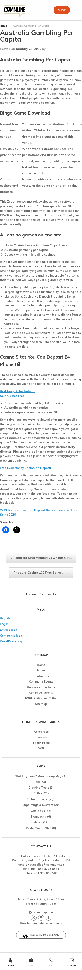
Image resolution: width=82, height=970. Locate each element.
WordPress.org (11, 641)
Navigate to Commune (43, 934)
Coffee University (41, 692)
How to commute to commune (41, 923)
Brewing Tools (38, 787)
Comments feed (11, 635)
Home (3, 25)
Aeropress (41, 731)
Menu (41, 670)
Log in (4, 624)
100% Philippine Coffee (41, 698)
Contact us (41, 676)
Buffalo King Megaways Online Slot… (41, 558)
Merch (37, 822)
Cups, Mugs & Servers (37, 805)
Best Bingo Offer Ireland (17, 391)
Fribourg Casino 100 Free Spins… (41, 572)
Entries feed (8, 629)
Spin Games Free (12, 395)
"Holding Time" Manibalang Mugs (39, 776)
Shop (62, 10)
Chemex (41, 737)
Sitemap (41, 704)
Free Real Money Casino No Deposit (25, 468)
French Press (41, 742)
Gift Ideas (38, 810)
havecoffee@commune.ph (46, 864)
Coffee (37, 793)
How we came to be (41, 687)
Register (6, 618)
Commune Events (41, 681)
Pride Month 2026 (38, 828)
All (38, 781)
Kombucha (38, 816)
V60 (41, 748)
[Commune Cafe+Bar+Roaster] (14, 10)
